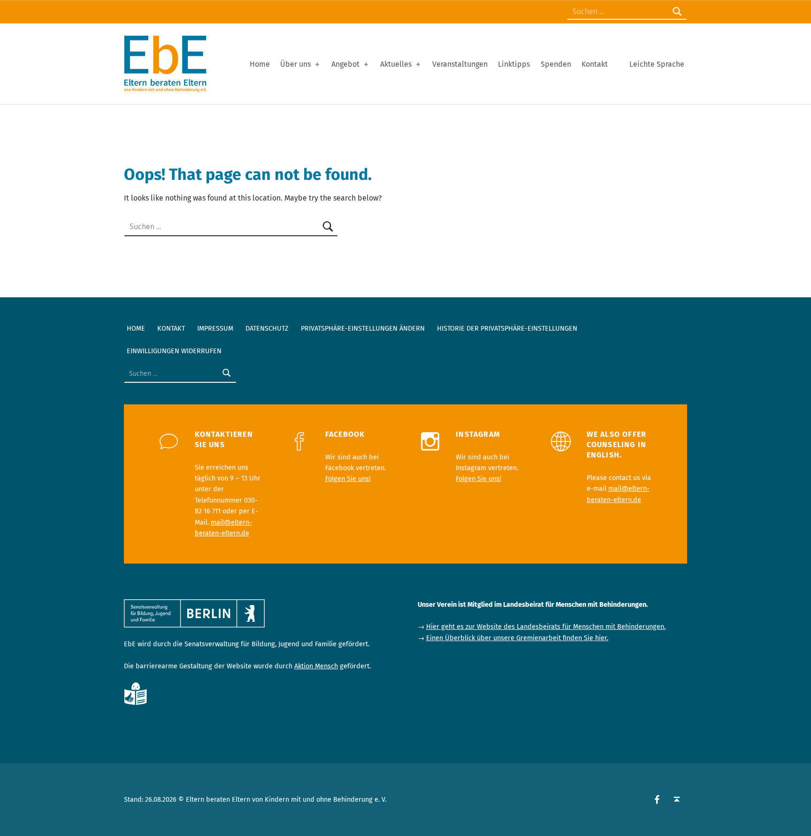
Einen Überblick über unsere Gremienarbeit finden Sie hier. (517, 638)
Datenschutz (267, 328)
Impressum (215, 328)
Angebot (345, 64)
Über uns (295, 64)
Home (260, 64)
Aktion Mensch (316, 666)
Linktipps (514, 64)
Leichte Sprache (656, 64)
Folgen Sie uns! (347, 478)
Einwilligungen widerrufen (174, 351)
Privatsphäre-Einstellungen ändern (363, 328)
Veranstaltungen (460, 64)
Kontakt (594, 64)
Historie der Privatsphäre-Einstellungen (507, 328)
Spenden (556, 64)
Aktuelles (396, 64)
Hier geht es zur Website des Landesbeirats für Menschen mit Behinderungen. (546, 626)
